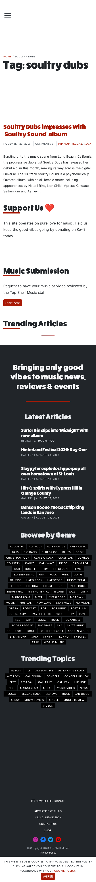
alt (28, 670)
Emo (78, 569)
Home (7, 56)
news (84, 688)
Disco (63, 563)
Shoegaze (45, 625)
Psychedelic (41, 614)
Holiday (32, 586)
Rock (88, 143)
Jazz (72, 591)
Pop (44, 608)
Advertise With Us (48, 811)
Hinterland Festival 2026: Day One (54, 449)
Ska (59, 625)
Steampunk (18, 636)
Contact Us (48, 823)
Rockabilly (72, 619)
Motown (76, 597)
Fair (42, 574)
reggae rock (31, 693)
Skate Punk (75, 625)
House (48, 586)
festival (27, 682)
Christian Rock (17, 557)
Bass (15, 552)
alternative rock (71, 670)
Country (13, 563)
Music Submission (48, 817)
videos (48, 705)
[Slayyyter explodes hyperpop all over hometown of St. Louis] (12, 473)
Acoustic (17, 546)
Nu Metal (83, 602)
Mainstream (21, 597)
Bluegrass (49, 552)
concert (53, 676)
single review (74, 699)
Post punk (79, 608)
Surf (34, 636)
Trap (35, 642)
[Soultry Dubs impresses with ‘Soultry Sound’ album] (48, 103)
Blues (66, 552)
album (16, 670)
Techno (63, 636)
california (33, 676)
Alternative (56, 546)
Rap (28, 619)
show (15, 699)
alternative (44, 670)
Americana (78, 546)
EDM (45, 569)
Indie (61, 586)
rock (66, 693)
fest (13, 682)
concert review (77, 676)
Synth (47, 636)
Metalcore (57, 597)
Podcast (29, 608)
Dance (29, 563)
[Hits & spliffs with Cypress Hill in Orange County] (12, 493)
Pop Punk (59, 608)
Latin (84, 591)
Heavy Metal (76, 580)
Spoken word (78, 631)
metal (47, 688)
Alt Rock (35, 546)
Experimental (24, 574)
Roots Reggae (22, 625)
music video (66, 688)
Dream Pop (81, 563)
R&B (18, 619)
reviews (51, 693)
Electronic (61, 569)
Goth (78, 574)
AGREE (48, 876)
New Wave (44, 602)
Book (80, 552)
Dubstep (31, 569)
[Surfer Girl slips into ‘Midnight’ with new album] (12, 435)
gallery (63, 682)
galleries (45, 682)
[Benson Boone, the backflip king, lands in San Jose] (12, 512)
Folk (53, 574)
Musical (26, 602)
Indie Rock (78, 586)
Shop (48, 830)
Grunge (15, 580)
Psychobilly (65, 614)
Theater (80, 636)
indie (11, 688)
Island (59, 591)
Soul (31, 631)
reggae (11, 693)
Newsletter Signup (50, 801)
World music (54, 642)
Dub (17, 569)
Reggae (76, 143)
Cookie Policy (64, 870)
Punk (83, 614)
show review (34, 699)
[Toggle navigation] (7, 15)
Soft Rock (15, 631)
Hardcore (54, 580)
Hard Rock (34, 580)
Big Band (30, 552)
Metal (39, 597)
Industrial (15, 591)
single (54, 699)
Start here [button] (12, 303)
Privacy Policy (48, 852)
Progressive (18, 614)
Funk (65, 574)
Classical (65, 557)
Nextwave (63, 602)
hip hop (80, 682)
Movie (10, 602)
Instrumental (38, 591)
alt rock (14, 676)
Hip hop (64, 143)
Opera (13, 608)
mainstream (29, 688)
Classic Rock (44, 557)
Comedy (84, 557)
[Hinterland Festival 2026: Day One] (12, 454)
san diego (82, 693)
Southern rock (51, 631)
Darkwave (46, 563)
